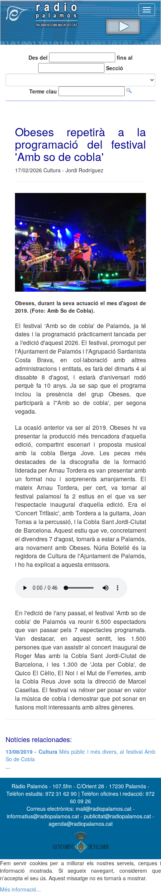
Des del (38, 57)
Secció (114, 68)
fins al (125, 57)
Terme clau (43, 91)
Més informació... (20, 889)
